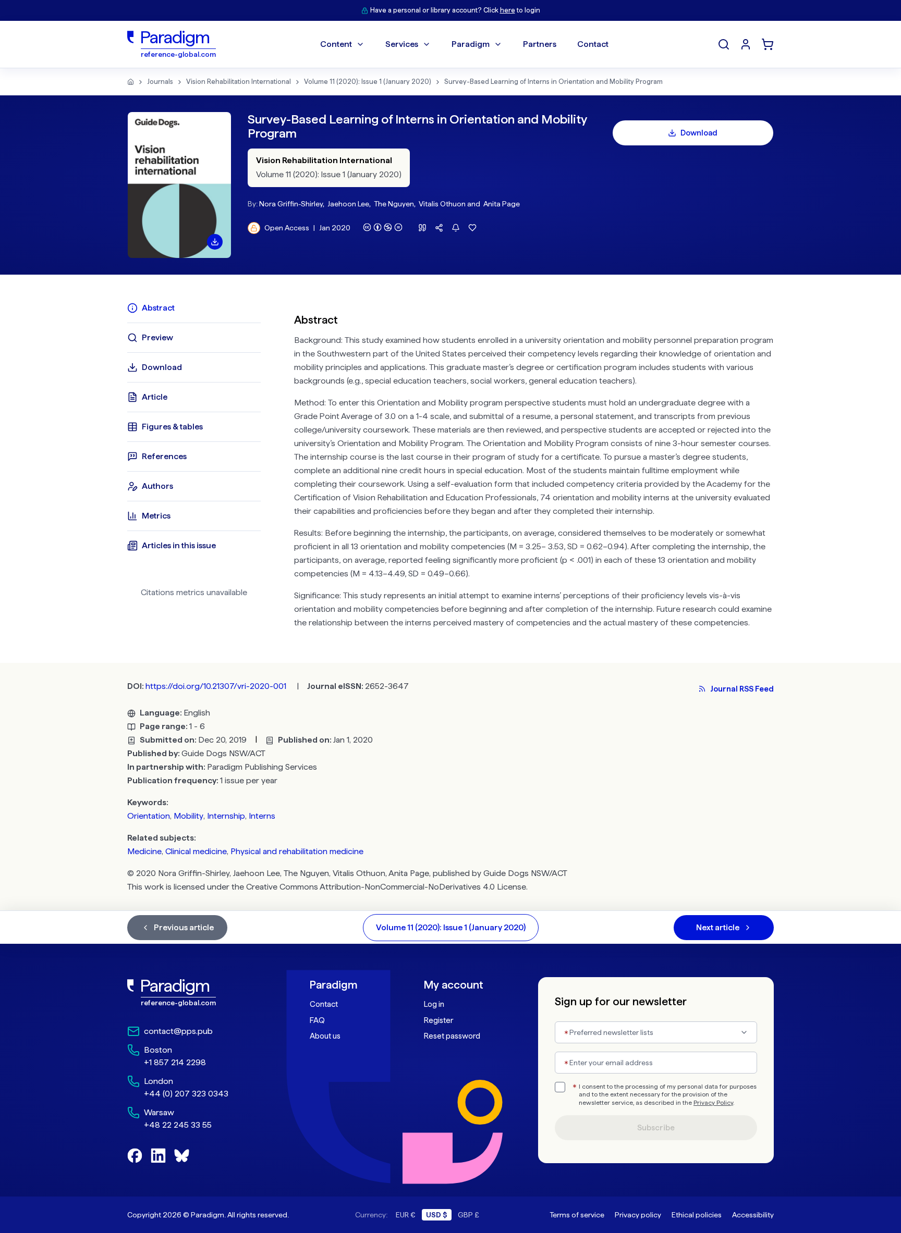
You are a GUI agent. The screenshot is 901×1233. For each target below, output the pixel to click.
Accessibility (753, 1215)
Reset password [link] (452, 1036)
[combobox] (656, 1032)
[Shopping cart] (767, 44)
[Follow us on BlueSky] (181, 1155)
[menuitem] (745, 44)
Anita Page (501, 204)
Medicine (144, 851)
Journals (160, 81)
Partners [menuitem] (539, 44)
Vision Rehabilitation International (238, 81)
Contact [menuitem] (592, 44)
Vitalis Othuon (442, 204)
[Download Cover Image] (215, 242)
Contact (324, 1004)
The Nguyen (394, 204)
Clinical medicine (196, 851)
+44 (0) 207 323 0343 (186, 1094)
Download (698, 133)
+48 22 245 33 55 (178, 1125)
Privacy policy (638, 1215)
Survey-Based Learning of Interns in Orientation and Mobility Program (553, 81)
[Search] (723, 44)
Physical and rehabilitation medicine (296, 851)
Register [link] (438, 1020)
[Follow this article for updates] (455, 227)
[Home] (130, 82)
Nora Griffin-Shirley (291, 204)
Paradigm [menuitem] (471, 44)
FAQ (317, 1020)
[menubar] (464, 44)
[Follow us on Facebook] (134, 1155)
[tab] (194, 308)
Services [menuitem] (401, 44)
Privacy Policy (713, 1102)
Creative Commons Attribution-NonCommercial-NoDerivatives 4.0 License (386, 887)
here (507, 10)
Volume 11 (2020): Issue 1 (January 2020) (367, 81)
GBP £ (468, 1215)
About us (325, 1036)
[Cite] (422, 227)
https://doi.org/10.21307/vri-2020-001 (215, 686)
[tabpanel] (534, 469)
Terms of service (577, 1215)
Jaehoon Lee (348, 204)
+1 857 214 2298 (175, 1062)
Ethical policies (697, 1215)
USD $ (436, 1215)
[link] (195, 992)
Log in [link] (434, 1004)
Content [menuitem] (336, 44)
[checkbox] (560, 1087)
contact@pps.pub (178, 1031)
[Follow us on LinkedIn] (158, 1155)
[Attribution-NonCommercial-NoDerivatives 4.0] (383, 227)
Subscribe (656, 1127)
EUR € (406, 1215)
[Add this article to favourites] (472, 227)
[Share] (439, 227)
